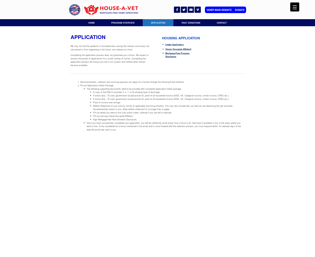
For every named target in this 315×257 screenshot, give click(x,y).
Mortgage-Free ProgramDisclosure (177, 55)
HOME (91, 22)
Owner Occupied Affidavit (178, 49)
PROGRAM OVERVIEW (123, 22)
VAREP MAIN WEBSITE (219, 9)
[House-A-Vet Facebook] (177, 10)
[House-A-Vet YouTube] (191, 10)
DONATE (239, 9)
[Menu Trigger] (294, 6)
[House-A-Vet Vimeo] (198, 10)
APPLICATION (158, 22)
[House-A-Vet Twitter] (184, 10)
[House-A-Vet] (104, 9)
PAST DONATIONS (191, 22)
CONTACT (222, 22)
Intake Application (174, 44)
